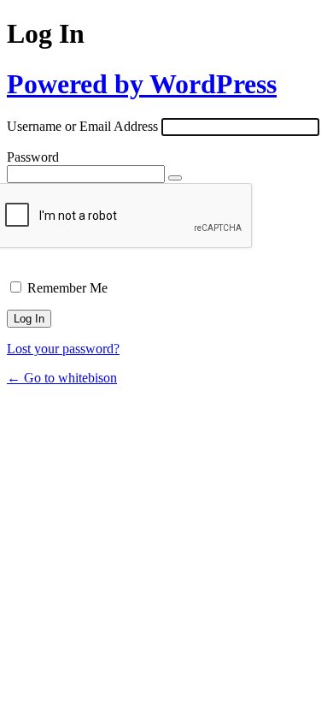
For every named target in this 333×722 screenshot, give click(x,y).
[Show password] (175, 177)
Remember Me (67, 288)
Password (33, 157)
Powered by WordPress (142, 83)
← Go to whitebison (62, 377)
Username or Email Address (82, 126)
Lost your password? (63, 348)
